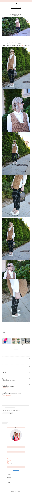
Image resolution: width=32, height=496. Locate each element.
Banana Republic (9, 460)
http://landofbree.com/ (4, 381)
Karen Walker (6, 324)
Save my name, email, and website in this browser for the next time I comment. (11, 410)
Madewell (8, 461)
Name (9, 474)
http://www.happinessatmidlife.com (6, 395)
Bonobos (8, 463)
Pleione (20, 323)
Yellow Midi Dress (14, 345)
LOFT (7, 458)
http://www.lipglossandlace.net (5, 354)
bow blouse (22, 42)
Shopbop (8, 456)
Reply (29, 372)
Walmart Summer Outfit (5, 345)
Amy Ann (3, 332)
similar (15, 323)
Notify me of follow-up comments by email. (4, 416)
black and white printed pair (10, 41)
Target (7, 462)
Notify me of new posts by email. (4, 420)
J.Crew (7, 459)
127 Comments (3, 328)
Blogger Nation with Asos (24, 344)
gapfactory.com (23, 45)
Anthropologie (26, 323)
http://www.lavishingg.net (5, 387)
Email (2, 408)
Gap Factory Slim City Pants (6, 323)
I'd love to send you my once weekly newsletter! (13, 480)
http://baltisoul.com (4, 362)
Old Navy (8, 457)
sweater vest (9, 43)
